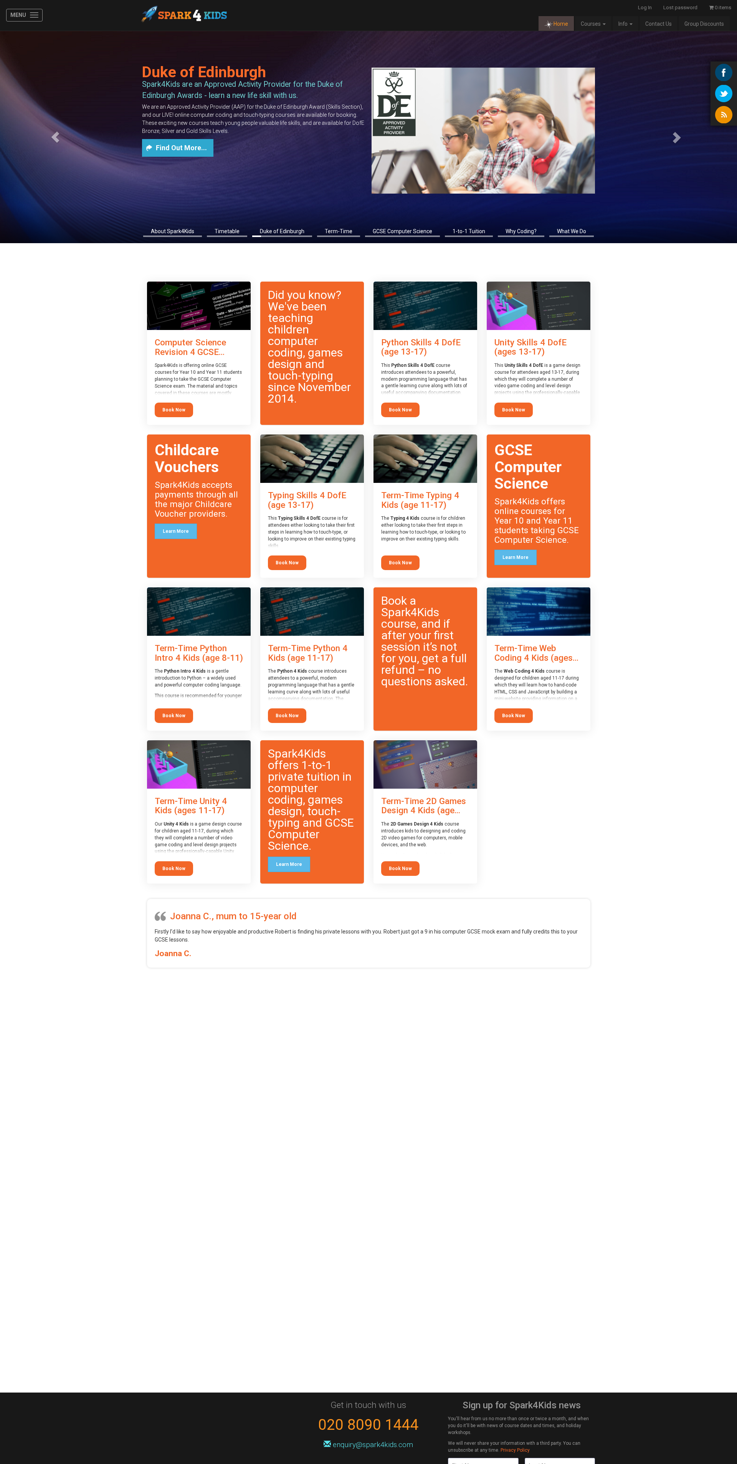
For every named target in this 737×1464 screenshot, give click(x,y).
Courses (591, 24)
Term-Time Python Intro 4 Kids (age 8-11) (199, 653)
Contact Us (658, 24)
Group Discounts (704, 24)
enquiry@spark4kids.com (373, 1444)
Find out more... (181, 148)
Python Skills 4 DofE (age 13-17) (421, 347)
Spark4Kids (183, 15)
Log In (645, 7)
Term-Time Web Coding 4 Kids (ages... (536, 653)
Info (623, 24)
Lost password (680, 7)
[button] (55, 137)
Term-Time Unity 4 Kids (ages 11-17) (191, 806)
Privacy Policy (515, 1450)
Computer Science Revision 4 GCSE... (190, 347)
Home (561, 24)
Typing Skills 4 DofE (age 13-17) (307, 500)
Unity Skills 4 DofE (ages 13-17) (530, 347)
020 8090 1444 (368, 1424)
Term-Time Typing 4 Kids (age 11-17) (420, 500)
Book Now (173, 410)
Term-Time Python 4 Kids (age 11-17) (307, 653)
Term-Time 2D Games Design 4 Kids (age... (423, 806)
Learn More (176, 531)
